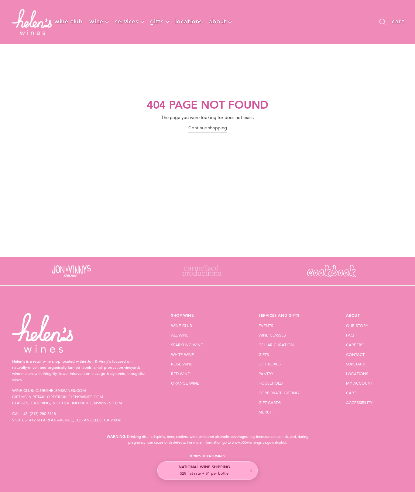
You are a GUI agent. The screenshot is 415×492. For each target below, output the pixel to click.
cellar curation (276, 345)
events (266, 326)
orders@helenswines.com (75, 397)
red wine (180, 374)
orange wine (185, 384)
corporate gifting (279, 393)
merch (266, 412)
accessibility (359, 403)
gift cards (270, 403)
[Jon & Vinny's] (71, 271)
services (127, 22)
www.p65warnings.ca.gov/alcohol (259, 443)
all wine (180, 335)
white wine (182, 355)
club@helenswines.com (61, 391)
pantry (266, 374)
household (271, 384)
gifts (157, 22)
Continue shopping (207, 128)
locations (188, 22)
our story (357, 326)
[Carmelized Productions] (201, 271)
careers (354, 345)
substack (355, 364)
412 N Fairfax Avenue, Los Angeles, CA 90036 (75, 420)
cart (351, 393)
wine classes (272, 335)
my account (359, 384)
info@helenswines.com (97, 403)
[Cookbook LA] (332, 271)
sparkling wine (187, 345)
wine (96, 22)
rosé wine (182, 364)
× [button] (251, 470)
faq (350, 335)
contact (355, 355)
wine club (68, 22)
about (217, 22)
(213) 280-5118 (43, 414)
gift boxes (270, 364)
